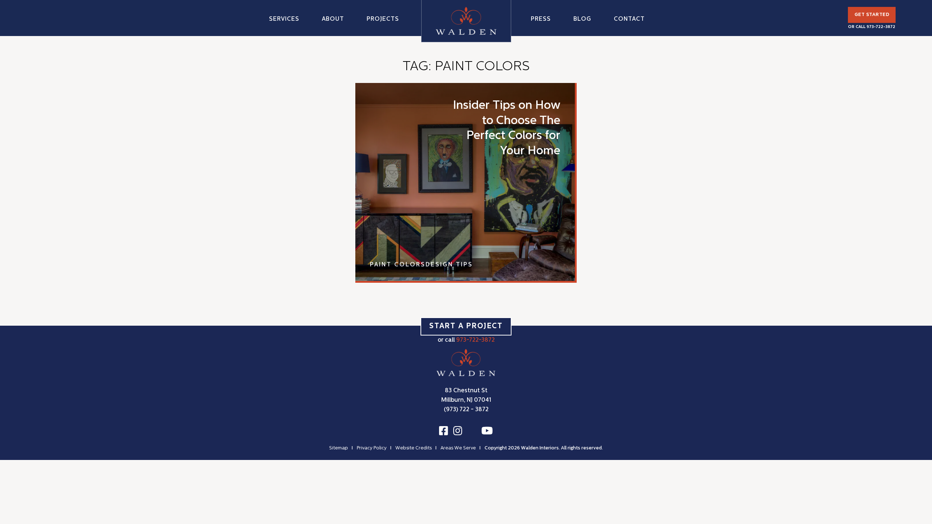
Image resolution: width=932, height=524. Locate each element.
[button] (333, 18)
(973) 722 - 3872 (466, 410)
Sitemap (338, 448)
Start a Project (466, 326)
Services (284, 19)
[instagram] (457, 431)
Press (541, 19)
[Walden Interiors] (466, 21)
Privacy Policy (372, 448)
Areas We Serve (458, 448)
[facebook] (443, 431)
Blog (582, 19)
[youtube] (487, 431)
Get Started (871, 14)
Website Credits (413, 448)
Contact (629, 19)
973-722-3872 (880, 27)
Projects (383, 19)
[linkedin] (471, 432)
